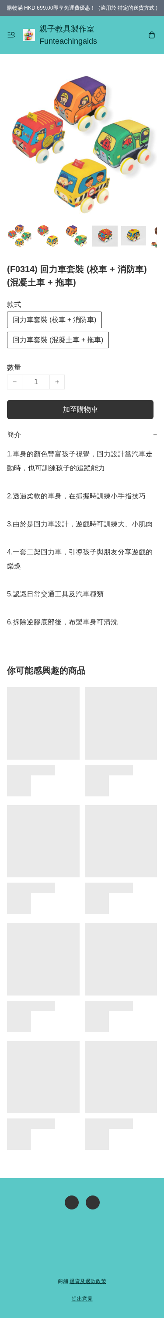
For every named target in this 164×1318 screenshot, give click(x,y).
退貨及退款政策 (88, 1281)
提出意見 (82, 1299)
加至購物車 (80, 409)
